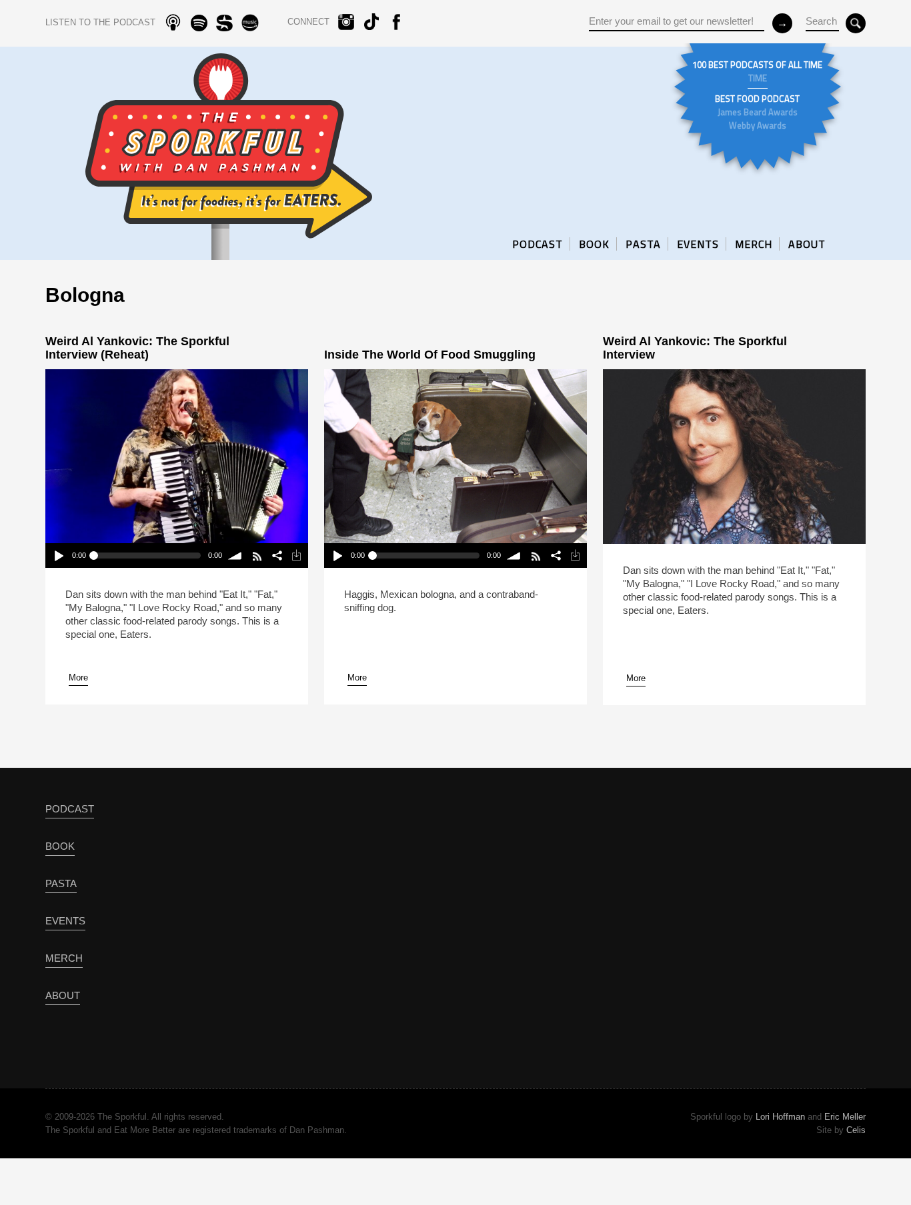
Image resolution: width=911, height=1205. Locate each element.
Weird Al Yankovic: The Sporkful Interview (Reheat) (137, 348)
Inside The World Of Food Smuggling (430, 354)
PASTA (643, 244)
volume (236, 555)
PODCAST (537, 244)
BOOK (594, 244)
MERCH (753, 244)
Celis (856, 1130)
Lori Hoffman (780, 1117)
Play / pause (58, 555)
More (78, 677)
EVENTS (698, 244)
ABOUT (807, 244)
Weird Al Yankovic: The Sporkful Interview (695, 348)
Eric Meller (845, 1117)
